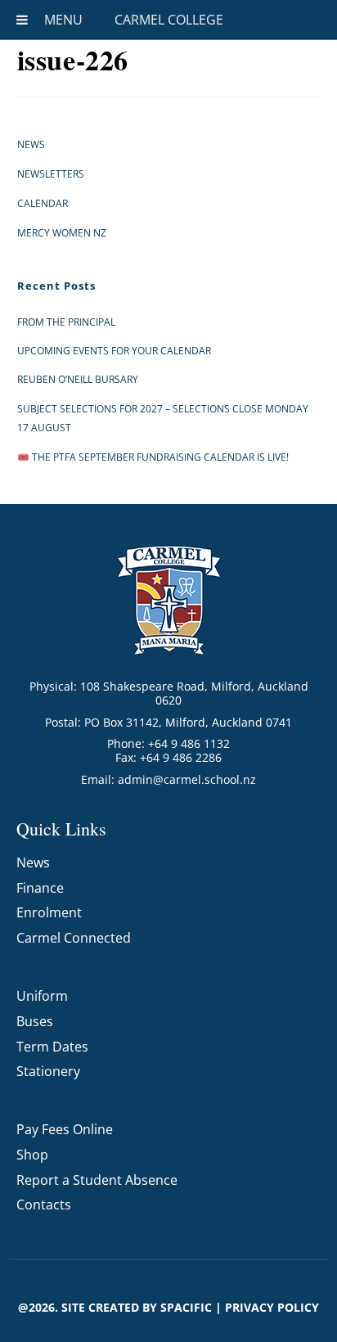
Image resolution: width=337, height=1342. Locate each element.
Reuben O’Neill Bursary (77, 379)
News (31, 144)
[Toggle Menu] (22, 19)
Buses (34, 1021)
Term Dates (52, 1047)
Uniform (42, 996)
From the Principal (66, 322)
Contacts (43, 1205)
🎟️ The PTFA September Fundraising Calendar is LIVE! (153, 457)
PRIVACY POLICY (272, 1307)
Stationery (48, 1071)
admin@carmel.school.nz (187, 779)
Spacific (186, 1307)
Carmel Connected (73, 938)
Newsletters (50, 174)
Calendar (42, 203)
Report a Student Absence (96, 1180)
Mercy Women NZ (61, 233)
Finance (40, 888)
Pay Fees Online (64, 1129)
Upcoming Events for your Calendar (114, 351)
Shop (32, 1155)
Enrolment (49, 912)
